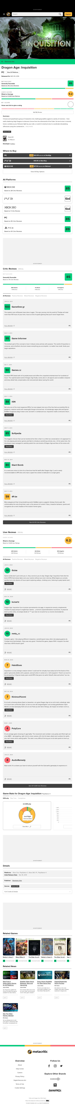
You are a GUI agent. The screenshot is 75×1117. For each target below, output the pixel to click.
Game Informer (16, 338)
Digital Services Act (20, 1080)
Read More (9, 583)
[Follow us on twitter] (61, 1067)
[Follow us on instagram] (55, 1067)
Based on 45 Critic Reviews (10, 86)
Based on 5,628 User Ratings (10, 96)
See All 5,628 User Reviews (37, 786)
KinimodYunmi (16, 697)
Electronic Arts (9, 62)
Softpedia (13, 433)
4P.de (11, 496)
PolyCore (13, 728)
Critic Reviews (10, 268)
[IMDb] (47, 1101)
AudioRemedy (16, 760)
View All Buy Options (37, 172)
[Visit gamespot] (55, 1080)
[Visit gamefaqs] (55, 1091)
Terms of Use (20, 1084)
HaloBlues (14, 665)
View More (25, 826)
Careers (19, 1073)
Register (68, 14)
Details (6, 866)
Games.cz (13, 370)
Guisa (11, 570)
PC (70, 326)
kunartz (12, 602)
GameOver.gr (15, 307)
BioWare (12, 144)
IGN (10, 402)
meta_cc (13, 633)
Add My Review (37, 112)
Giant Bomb (15, 465)
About (20, 1065)
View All (21, 269)
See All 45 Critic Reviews (37, 522)
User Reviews (9, 532)
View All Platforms (12, 72)
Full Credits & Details (11, 892)
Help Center (20, 1069)
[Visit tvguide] (55, 1086)
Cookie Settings (20, 1088)
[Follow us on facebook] (49, 1067)
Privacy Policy (19, 1076)
